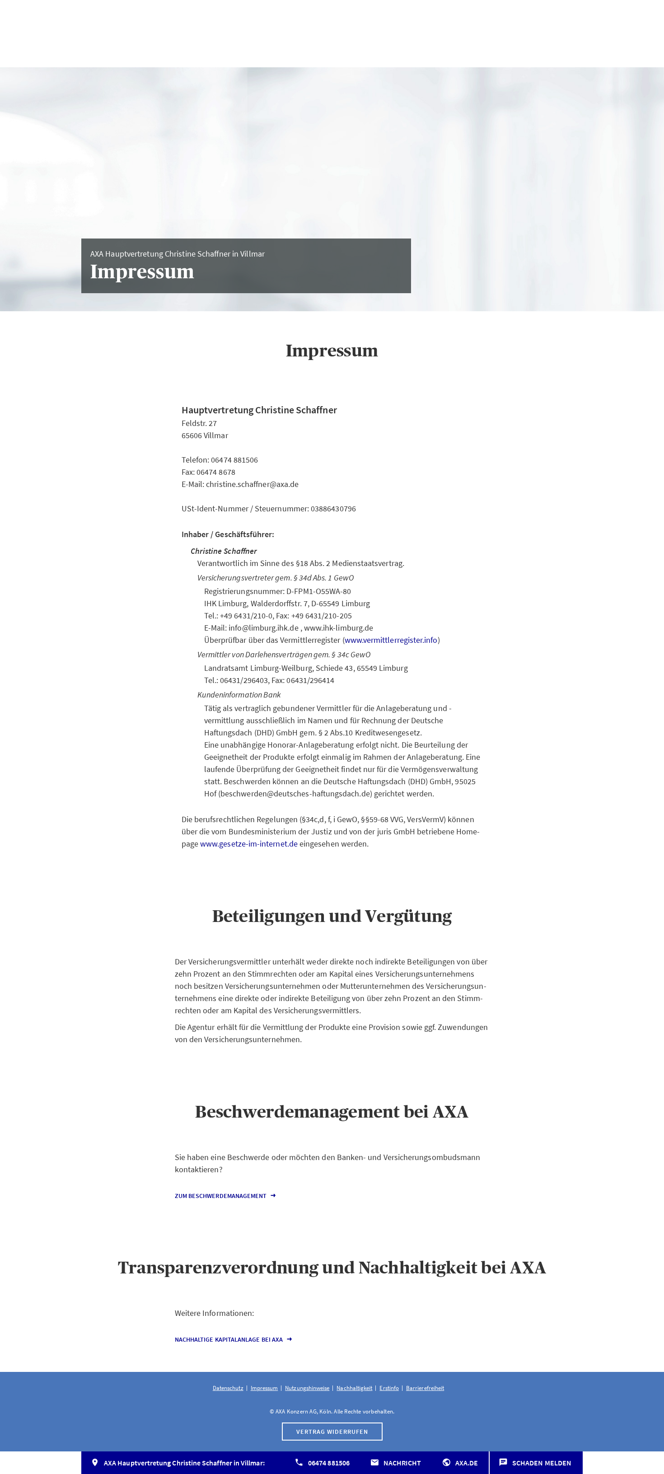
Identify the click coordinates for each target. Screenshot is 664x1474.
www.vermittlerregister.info (391, 640)
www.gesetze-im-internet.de (249, 843)
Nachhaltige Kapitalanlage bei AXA (229, 1339)
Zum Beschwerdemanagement (221, 1196)
